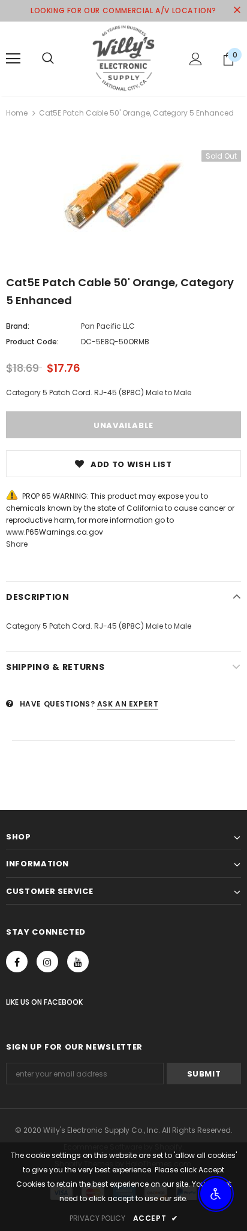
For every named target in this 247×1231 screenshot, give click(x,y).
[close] (237, 11)
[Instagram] (47, 961)
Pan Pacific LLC (108, 326)
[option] (123, 196)
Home (17, 113)
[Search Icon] (48, 59)
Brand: (17, 326)
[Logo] (123, 58)
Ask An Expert (128, 704)
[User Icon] (195, 59)
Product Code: (32, 341)
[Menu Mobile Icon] (13, 58)
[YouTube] (78, 961)
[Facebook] (17, 961)
